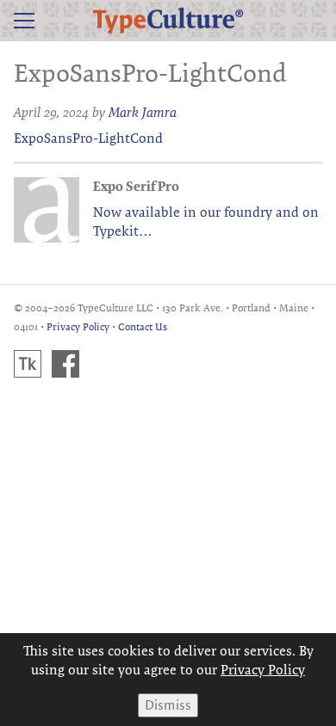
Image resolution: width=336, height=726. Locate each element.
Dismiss (168, 705)
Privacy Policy (78, 326)
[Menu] (24, 20)
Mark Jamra (143, 112)
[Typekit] (27, 364)
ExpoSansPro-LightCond (88, 138)
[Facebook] (65, 364)
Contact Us (142, 326)
